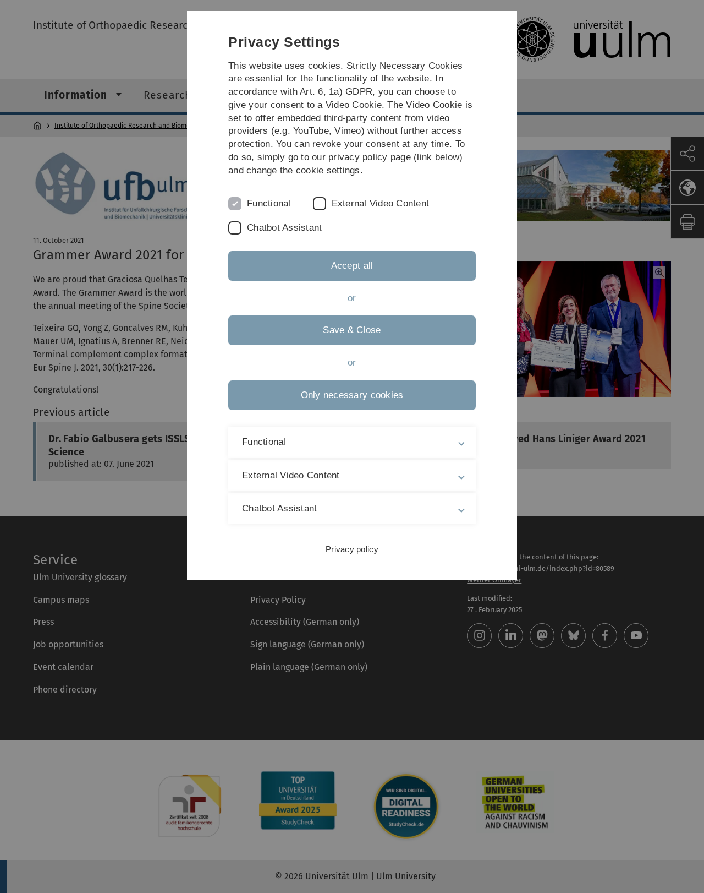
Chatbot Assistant (284, 227)
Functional (269, 203)
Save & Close (352, 330)
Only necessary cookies (352, 395)
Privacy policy (352, 549)
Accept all (352, 265)
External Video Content (381, 203)
